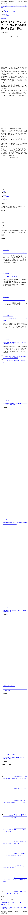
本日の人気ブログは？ (9, 11)
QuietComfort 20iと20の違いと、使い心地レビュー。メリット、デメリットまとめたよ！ (14, 829)
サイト (2, 228)
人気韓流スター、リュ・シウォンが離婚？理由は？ (14, 300)
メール (3, 225)
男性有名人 (4, 199)
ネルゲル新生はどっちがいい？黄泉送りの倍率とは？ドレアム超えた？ (14, 802)
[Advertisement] (14, 51)
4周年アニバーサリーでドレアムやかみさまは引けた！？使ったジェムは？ (15, 879)
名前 (2, 222)
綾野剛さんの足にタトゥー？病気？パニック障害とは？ (15, 253)
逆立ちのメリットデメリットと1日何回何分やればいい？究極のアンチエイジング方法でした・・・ (15, 816)
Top (4, 10)
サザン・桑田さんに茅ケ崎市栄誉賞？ (11, 276)
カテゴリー (3, 899)
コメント (3, 210)
